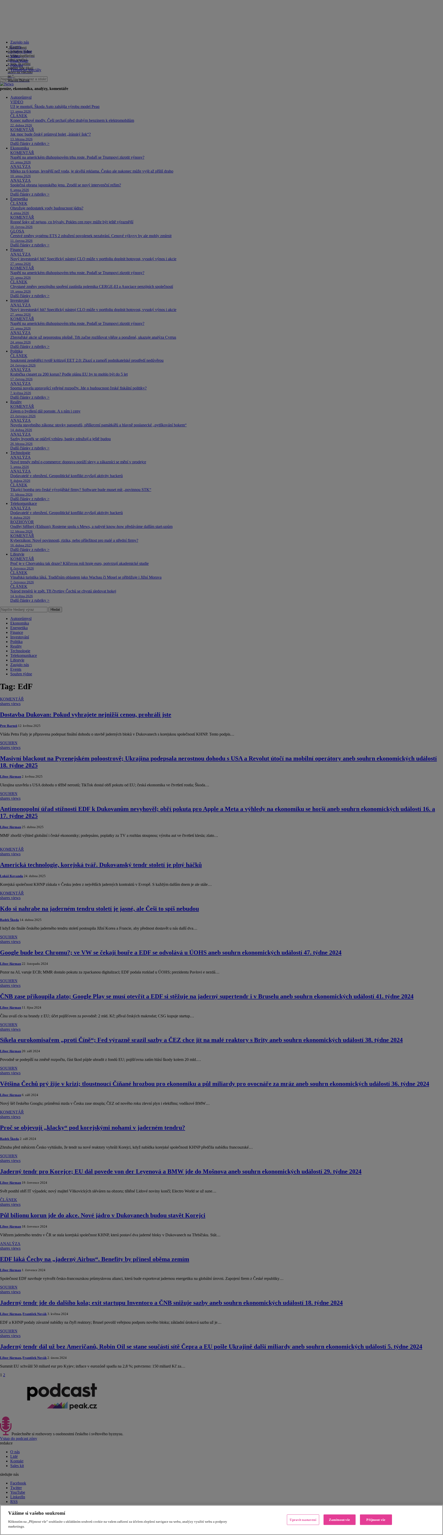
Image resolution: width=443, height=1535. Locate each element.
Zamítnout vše (339, 1519)
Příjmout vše (375, 1519)
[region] (221, 1520)
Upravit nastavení (303, 1519)
